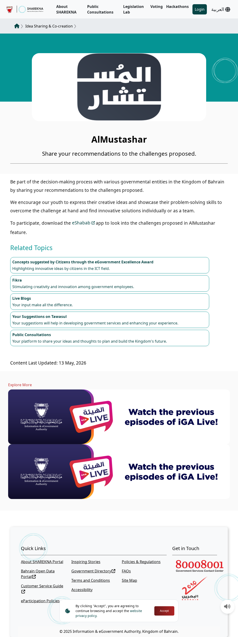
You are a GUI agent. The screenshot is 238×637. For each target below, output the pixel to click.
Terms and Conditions (90, 580)
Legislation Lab (133, 9)
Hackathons (177, 6)
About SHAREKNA (66, 9)
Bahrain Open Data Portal (38, 573)
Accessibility (82, 589)
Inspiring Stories (85, 561)
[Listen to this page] (227, 606)
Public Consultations (100, 9)
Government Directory (91, 571)
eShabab (81, 223)
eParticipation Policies (40, 600)
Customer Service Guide (42, 586)
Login (200, 9)
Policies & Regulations (141, 561)
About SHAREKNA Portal (42, 561)
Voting (156, 6)
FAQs (126, 571)
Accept (164, 611)
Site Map (129, 580)
